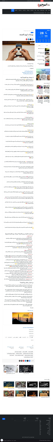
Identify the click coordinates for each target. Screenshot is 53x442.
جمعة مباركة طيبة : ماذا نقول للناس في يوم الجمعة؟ (44, 389)
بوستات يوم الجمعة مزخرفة (19, 355)
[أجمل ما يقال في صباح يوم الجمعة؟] (44, 393)
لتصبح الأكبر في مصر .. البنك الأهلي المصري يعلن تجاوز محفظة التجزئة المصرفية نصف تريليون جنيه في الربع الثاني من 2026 (40, 91)
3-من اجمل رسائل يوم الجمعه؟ (28, 73)
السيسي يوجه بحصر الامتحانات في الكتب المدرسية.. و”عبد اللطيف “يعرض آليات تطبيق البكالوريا (46, 91)
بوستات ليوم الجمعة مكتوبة (30, 346)
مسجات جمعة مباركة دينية (11, 388)
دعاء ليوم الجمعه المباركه (11, 397)
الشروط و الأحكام (4, 440)
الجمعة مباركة (30, 351)
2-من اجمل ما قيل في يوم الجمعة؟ (27, 72)
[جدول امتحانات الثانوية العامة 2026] (47, 60)
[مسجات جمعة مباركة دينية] (9, 385)
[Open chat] (2, 440)
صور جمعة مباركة (30, 310)
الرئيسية (49, 10)
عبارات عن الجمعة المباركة (10, 346)
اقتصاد (46, 10)
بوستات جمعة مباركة (18, 351)
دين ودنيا (38, 10)
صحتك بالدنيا (32, 10)
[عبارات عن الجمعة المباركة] (32, 393)
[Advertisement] (26, 21)
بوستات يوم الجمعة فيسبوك (28, 355)
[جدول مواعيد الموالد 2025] (47, 49)
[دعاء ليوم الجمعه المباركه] (9, 393)
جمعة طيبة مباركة (24, 397)
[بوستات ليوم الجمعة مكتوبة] (32, 385)
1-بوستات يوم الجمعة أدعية (29, 71)
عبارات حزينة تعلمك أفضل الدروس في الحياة (41, 53)
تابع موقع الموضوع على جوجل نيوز (28, 327)
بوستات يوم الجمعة (18, 353)
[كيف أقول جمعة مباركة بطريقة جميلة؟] (47, 57)
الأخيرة (39, 45)
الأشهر (47, 45)
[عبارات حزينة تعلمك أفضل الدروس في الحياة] (47, 53)
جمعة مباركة (11, 355)
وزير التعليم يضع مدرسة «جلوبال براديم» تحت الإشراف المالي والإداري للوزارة (46, 101)
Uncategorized (48, 420)
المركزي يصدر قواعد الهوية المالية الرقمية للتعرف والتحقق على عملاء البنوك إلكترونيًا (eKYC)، (40, 101)
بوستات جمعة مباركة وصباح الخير (27, 353)
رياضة (35, 10)
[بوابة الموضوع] (43, 5)
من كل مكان (20, 10)
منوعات (13, 10)
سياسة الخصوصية (9, 440)
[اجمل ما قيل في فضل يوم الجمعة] (20, 385)
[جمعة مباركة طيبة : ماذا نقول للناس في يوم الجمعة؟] (44, 385)
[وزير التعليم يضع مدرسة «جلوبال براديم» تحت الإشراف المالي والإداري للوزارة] (46, 97)
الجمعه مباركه (24, 351)
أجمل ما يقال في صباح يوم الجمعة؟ (45, 397)
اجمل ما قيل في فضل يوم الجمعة (22, 388)
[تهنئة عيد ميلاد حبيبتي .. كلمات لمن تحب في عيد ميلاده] (47, 64)
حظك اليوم (16, 10)
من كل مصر (24, 10)
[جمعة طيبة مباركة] (20, 393)
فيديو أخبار (28, 10)
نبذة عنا (12, 440)
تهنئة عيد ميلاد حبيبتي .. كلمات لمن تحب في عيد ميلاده (40, 64)
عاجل (49, 429)
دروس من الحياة (42, 10)
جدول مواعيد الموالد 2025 (41, 48)
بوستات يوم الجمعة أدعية (10, 353)
